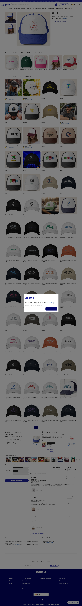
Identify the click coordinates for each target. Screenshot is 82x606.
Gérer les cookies (40, 309)
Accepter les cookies (51, 309)
